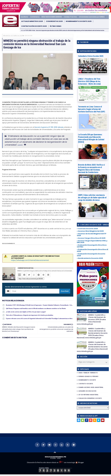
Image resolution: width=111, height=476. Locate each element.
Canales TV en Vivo (70, 17)
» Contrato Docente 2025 (87, 229)
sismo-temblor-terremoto (88, 373)
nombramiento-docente (87, 380)
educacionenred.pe (8, 243)
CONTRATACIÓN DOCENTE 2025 (34, 26)
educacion (28, 36)
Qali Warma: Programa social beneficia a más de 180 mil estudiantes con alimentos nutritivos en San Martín (36, 308)
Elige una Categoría (86, 362)
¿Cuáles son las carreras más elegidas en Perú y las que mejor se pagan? (26, 312)
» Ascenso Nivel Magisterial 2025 (90, 231)
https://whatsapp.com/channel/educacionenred (30, 260)
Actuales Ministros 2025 (32, 21)
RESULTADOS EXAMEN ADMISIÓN (52, 17)
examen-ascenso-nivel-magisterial (90, 387)
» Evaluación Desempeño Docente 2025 (91, 255)
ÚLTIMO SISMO (55, 26)
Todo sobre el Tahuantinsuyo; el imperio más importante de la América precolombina (29, 315)
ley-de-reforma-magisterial (88, 395)
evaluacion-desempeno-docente (90, 398)
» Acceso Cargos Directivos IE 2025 (91, 238)
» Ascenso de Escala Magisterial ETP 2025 (91, 235)
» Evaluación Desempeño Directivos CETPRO (92, 246)
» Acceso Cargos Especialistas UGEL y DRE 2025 (92, 242)
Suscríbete (24, 17)
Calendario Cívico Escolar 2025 (90, 56)
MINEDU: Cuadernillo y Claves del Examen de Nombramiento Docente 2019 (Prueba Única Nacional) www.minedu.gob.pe (92, 333)
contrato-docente (85, 384)
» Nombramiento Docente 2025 (90, 258)
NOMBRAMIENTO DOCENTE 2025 (78, 21)
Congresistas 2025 (54, 21)
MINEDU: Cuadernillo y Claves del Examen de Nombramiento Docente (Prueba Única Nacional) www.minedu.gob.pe (92, 346)
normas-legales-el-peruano (88, 376)
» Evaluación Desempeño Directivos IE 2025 (92, 250)
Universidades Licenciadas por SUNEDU (91, 17)
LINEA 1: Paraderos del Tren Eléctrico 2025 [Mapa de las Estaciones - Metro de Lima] (89, 81)
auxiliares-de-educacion (87, 391)
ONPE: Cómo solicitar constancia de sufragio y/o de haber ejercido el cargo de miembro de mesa (92, 197)
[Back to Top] (55, 452)
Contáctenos (34, 17)
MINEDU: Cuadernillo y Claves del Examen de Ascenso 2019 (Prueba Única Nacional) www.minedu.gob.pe (91, 319)
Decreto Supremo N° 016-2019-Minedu (49, 127)
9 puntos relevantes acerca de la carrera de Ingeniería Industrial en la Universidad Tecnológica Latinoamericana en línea (39, 318)
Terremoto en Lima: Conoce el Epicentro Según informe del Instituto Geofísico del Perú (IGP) (91, 109)
